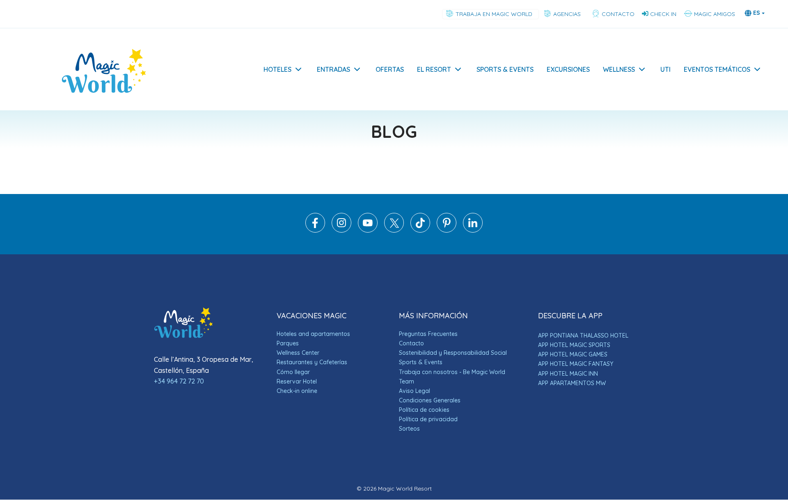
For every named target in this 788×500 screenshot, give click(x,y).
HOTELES (277, 69)
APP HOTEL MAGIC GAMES (572, 354)
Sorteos (409, 428)
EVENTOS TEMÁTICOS (717, 69)
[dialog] (718, 417)
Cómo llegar (293, 372)
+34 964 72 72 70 (179, 381)
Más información (691, 443)
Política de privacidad (428, 419)
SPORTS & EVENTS (505, 69)
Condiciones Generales (429, 400)
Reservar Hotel (297, 381)
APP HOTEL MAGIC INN (568, 373)
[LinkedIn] (473, 230)
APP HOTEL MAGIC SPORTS (574, 345)
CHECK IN (663, 14)
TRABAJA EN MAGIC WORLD (495, 14)
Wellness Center (298, 352)
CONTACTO (617, 14)
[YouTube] (368, 230)
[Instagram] (341, 230)
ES (756, 12)
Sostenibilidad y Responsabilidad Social (453, 352)
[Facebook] (315, 230)
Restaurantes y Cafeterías (312, 362)
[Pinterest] (446, 230)
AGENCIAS (568, 14)
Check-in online (297, 391)
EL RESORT (434, 69)
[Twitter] (394, 230)
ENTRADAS (334, 69)
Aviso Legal (414, 391)
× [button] (770, 351)
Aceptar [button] (686, 460)
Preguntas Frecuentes (428, 334)
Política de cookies (424, 409)
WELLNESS (619, 69)
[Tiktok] (420, 230)
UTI (665, 69)
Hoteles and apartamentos (313, 334)
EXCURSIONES (568, 69)
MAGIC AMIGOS (713, 14)
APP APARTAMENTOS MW (572, 383)
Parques (288, 343)
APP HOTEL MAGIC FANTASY (575, 364)
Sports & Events (420, 362)
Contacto (411, 343)
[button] (718, 478)
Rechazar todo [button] (741, 460)
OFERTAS (390, 69)
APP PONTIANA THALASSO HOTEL (583, 335)
